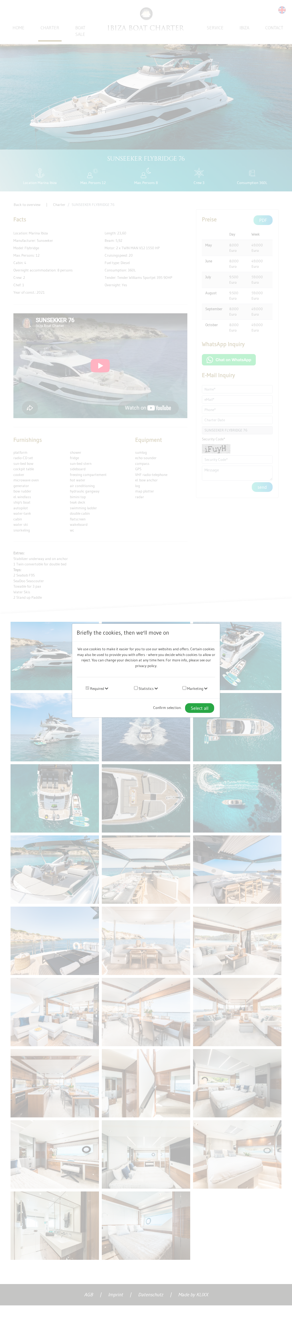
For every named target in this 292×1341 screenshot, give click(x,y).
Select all (199, 708)
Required (96, 688)
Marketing (194, 688)
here (160, 660)
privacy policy (146, 665)
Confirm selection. (167, 707)
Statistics (146, 688)
